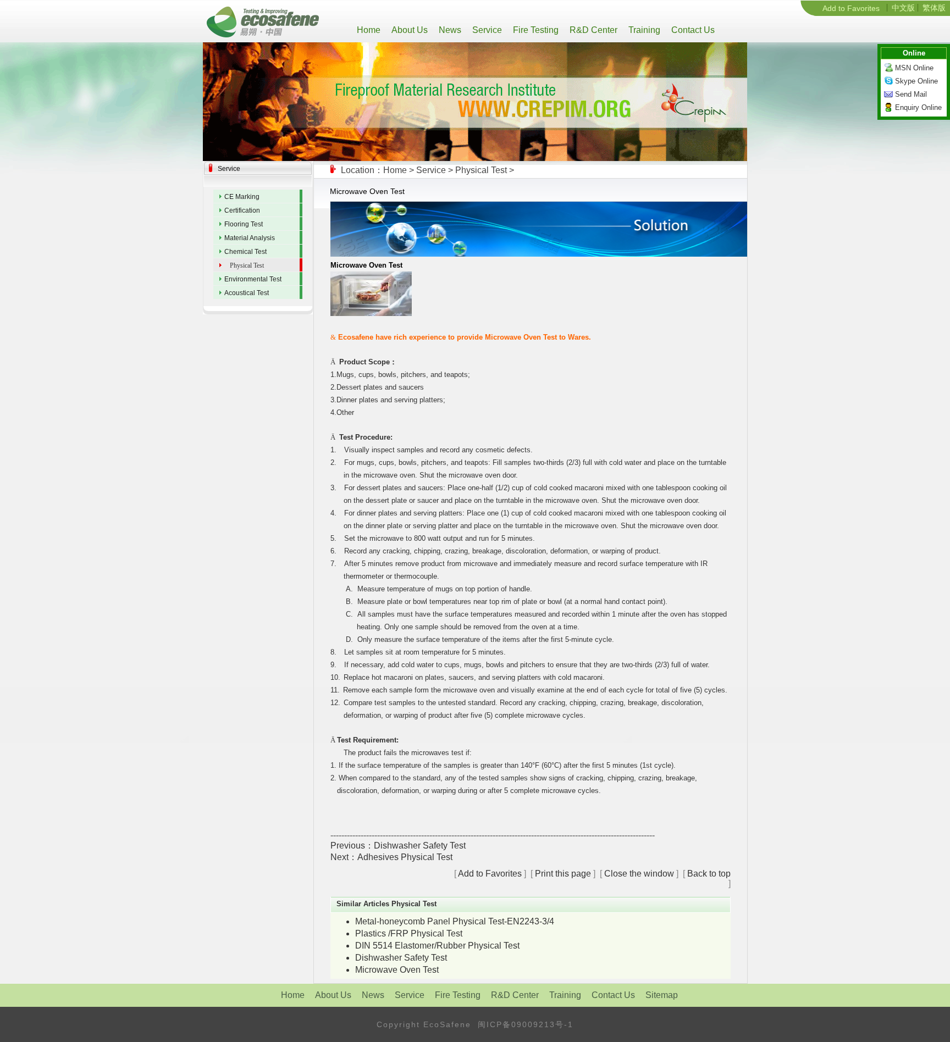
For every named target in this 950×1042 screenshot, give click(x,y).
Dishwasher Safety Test (420, 845)
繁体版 (934, 7)
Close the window (639, 873)
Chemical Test (245, 252)
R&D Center (592, 30)
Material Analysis (249, 238)
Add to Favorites (851, 8)
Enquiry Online (918, 107)
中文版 (903, 7)
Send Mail (911, 94)
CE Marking (241, 197)
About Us (408, 30)
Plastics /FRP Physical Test (408, 933)
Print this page (563, 873)
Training (643, 30)
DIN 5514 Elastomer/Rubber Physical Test (437, 945)
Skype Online (916, 81)
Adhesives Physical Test (404, 857)
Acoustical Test (246, 293)
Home (371, 30)
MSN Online (914, 68)
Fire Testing (534, 30)
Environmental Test (252, 279)
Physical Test (481, 170)
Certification (242, 210)
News (449, 30)
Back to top (709, 873)
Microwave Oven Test (397, 969)
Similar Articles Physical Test (386, 904)
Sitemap (661, 995)
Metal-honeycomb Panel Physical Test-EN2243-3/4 (454, 921)
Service (486, 30)
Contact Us (692, 30)
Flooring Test (243, 224)
